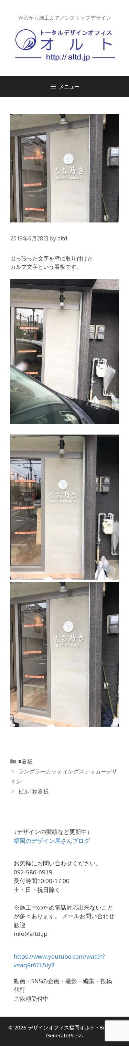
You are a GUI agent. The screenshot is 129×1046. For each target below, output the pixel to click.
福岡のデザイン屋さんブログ (52, 841)
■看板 (25, 761)
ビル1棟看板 (33, 791)
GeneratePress (64, 1035)
